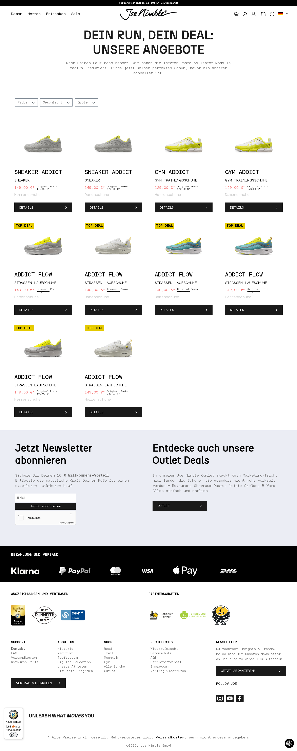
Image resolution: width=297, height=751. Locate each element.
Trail (109, 653)
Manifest (65, 653)
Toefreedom (68, 657)
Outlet (164, 505)
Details (26, 207)
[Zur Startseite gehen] (148, 14)
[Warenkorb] (263, 14)
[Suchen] (245, 14)
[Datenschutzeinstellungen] (289, 743)
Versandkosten (24, 657)
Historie (65, 648)
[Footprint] (237, 14)
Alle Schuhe (114, 666)
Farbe (23, 102)
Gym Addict (172, 172)
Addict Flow (33, 275)
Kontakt (18, 648)
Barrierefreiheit (166, 662)
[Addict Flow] (43, 246)
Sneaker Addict (38, 172)
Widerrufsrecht (164, 648)
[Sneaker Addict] (43, 143)
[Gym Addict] (184, 143)
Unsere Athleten (72, 666)
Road (108, 648)
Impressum (160, 666)
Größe (84, 102)
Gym (107, 662)
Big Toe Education (74, 662)
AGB (154, 657)
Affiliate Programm (75, 671)
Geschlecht (53, 102)
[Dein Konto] (253, 14)
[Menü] (20, 710)
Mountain (111, 657)
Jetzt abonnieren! (238, 670)
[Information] (272, 14)
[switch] (13, 734)
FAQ (14, 653)
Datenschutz (161, 653)
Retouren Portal (25, 662)
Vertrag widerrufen (34, 683)
